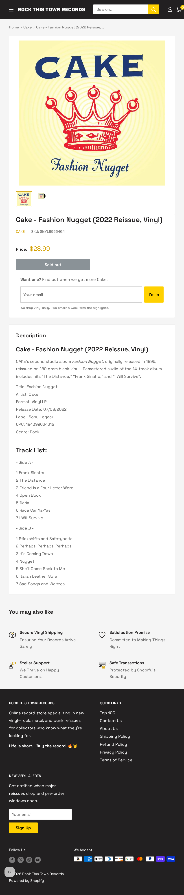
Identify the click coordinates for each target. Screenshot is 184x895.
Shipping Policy (115, 736)
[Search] (153, 9)
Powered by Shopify (26, 880)
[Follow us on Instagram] (29, 859)
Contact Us (111, 720)
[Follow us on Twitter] (21, 859)
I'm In (154, 294)
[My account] (170, 9)
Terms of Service (116, 760)
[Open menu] (11, 9)
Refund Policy (113, 744)
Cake (27, 27)
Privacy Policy (113, 752)
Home (14, 27)
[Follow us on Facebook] (12, 859)
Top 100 (107, 712)
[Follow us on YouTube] (38, 859)
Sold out (53, 264)
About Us (109, 728)
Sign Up (23, 827)
